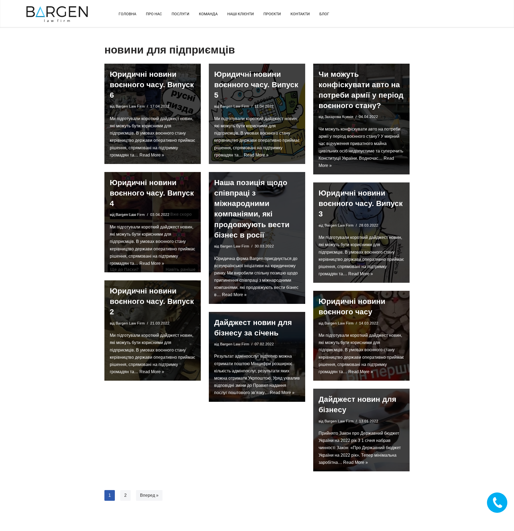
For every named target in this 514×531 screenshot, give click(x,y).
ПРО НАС (154, 14)
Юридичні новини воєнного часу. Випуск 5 (256, 84)
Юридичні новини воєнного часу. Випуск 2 (152, 301)
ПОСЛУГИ (180, 14)
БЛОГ (324, 14)
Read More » (151, 155)
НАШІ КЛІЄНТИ (240, 14)
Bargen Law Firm (130, 106)
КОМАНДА (208, 14)
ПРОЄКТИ (272, 14)
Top (501, 518)
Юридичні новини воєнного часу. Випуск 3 (361, 203)
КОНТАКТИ (300, 14)
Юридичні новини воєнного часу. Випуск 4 (152, 193)
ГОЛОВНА (127, 14)
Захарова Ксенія (338, 116)
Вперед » (149, 495)
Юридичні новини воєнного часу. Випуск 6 (152, 84)
